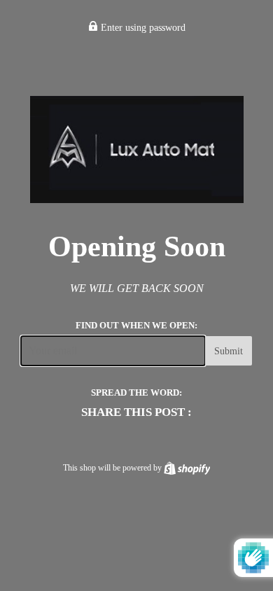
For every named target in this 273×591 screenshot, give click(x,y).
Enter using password (142, 27)
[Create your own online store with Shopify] (187, 468)
